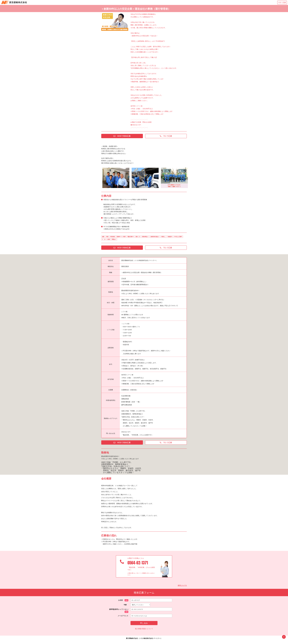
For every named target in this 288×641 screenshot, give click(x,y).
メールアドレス (123, 616)
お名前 (123, 600)
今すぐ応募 (282, 2)
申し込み (144, 623)
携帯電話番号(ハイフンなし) (118, 610)
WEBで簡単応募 (123, 136)
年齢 (126, 605)
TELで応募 (166, 136)
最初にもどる (182, 585)
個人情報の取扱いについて (144, 629)
